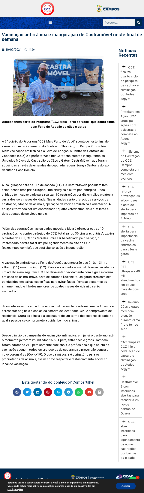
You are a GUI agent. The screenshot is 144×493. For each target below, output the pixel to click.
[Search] (138, 22)
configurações (15, 489)
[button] (50, 22)
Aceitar (126, 486)
